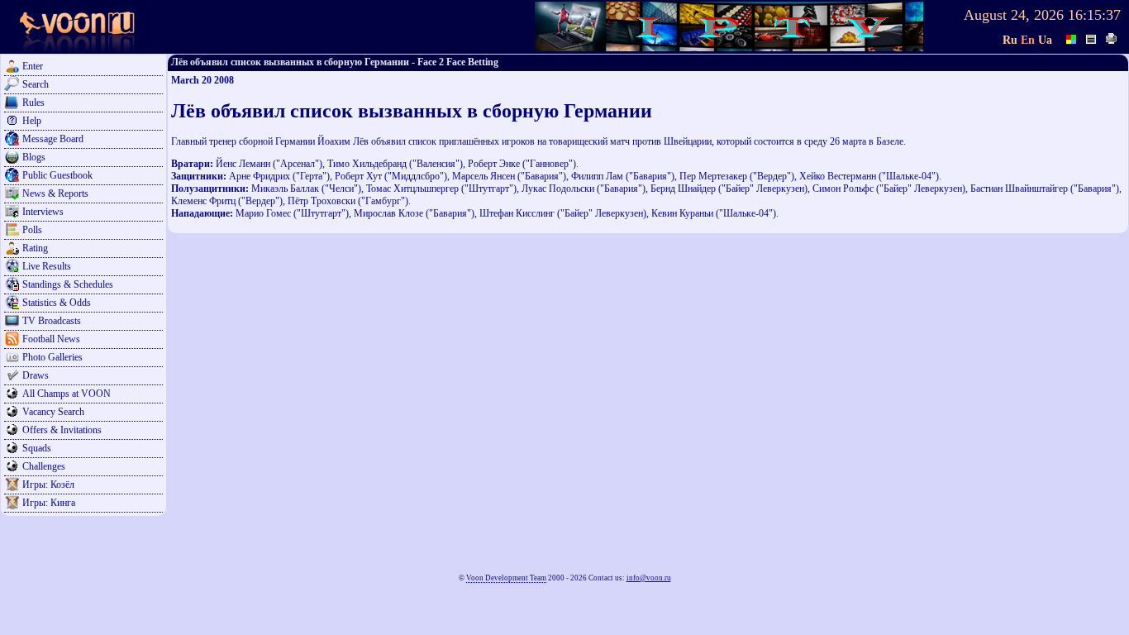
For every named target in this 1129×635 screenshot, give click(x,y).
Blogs (33, 157)
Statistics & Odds (56, 302)
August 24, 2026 (1014, 15)
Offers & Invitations (62, 430)
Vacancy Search (53, 412)
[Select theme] (1072, 37)
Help (31, 121)
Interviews (43, 211)
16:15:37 (1094, 15)
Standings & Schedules (67, 284)
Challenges (43, 466)
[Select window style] (1092, 37)
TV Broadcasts (51, 321)
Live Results (46, 266)
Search (35, 84)
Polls (32, 230)
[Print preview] (1111, 37)
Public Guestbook (57, 175)
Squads (36, 448)
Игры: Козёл (48, 484)
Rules (33, 102)
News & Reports (55, 193)
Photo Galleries (52, 357)
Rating (35, 248)
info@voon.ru (648, 578)
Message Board (52, 139)
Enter (32, 66)
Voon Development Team (506, 578)
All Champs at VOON (66, 393)
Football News (51, 339)
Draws (35, 375)
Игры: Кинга (48, 502)
